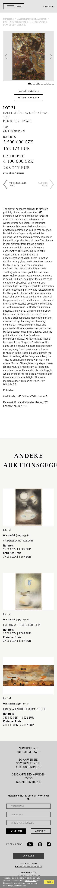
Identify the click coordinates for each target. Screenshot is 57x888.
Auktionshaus (28, 748)
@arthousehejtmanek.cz (28, 866)
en (48, 6)
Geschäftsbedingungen (28, 774)
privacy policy (26, 878)
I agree (49, 882)
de (52, 6)
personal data (30, 881)
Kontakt (28, 855)
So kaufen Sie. (28, 759)
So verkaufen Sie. (28, 763)
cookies (22, 886)
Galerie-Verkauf (28, 752)
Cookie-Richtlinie (28, 782)
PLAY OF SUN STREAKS (14, 24)
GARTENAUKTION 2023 (14, 21)
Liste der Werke (37, 21)
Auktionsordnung (28, 767)
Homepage (8, 18)
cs (44, 6)
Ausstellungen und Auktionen (32, 18)
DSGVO (28, 778)
